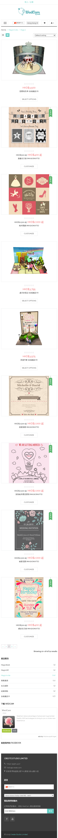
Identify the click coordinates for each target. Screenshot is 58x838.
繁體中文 (20, 23)
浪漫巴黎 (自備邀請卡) (29, 360)
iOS (14, 731)
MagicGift (5, 670)
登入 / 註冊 (29, 2)
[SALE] (29, 127)
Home (3, 30)
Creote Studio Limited (19, 834)
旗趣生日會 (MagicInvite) (29, 158)
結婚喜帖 (4, 691)
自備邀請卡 (5, 696)
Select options (29, 99)
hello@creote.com (14, 768)
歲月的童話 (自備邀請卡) (29, 293)
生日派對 (4, 686)
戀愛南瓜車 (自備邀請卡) (29, 91)
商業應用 (4, 681)
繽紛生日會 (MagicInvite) (29, 629)
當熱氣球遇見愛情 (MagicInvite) (29, 494)
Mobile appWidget (49, 736)
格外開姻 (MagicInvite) (29, 226)
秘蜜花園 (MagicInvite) (29, 561)
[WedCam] (8, 721)
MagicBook (5, 665)
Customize (29, 166)
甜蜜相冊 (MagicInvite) (29, 427)
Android (6, 731)
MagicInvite (5, 675)
